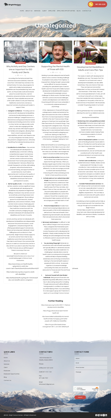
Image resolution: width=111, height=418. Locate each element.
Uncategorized (20, 62)
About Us (7, 361)
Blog (5, 377)
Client (6, 367)
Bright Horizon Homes (62, 293)
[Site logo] (12, 4)
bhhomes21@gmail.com (46, 384)
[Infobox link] (97, 4)
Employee (7, 370)
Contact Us (7, 380)
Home (42, 31)
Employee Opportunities (11, 374)
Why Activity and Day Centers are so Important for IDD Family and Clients (20, 69)
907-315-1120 (47, 372)
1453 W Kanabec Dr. (45, 357)
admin (21, 75)
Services (6, 364)
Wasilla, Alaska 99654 (46, 360)
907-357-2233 (48, 368)
